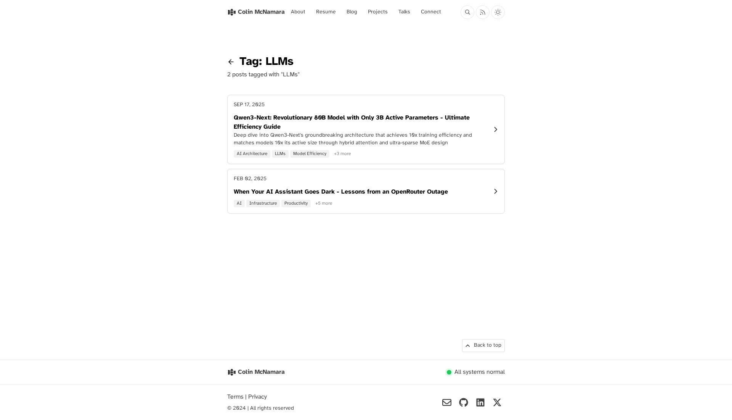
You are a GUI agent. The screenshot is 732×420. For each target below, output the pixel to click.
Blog (352, 12)
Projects (378, 12)
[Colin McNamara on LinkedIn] (480, 402)
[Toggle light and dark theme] (498, 12)
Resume (326, 12)
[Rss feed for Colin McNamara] (483, 12)
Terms (236, 397)
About (298, 12)
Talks (404, 12)
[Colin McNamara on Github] (463, 402)
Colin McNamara (261, 372)
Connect (431, 12)
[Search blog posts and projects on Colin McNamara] (467, 12)
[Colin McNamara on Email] (446, 402)
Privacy (257, 397)
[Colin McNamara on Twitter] (497, 402)
